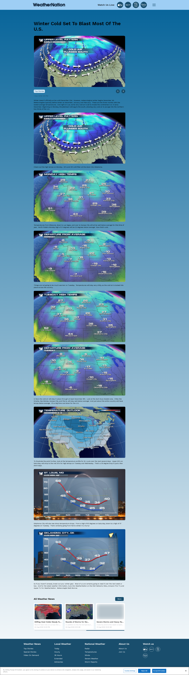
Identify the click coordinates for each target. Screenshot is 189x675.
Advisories (58, 662)
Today (56, 648)
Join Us (122, 652)
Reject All (144, 671)
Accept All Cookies (159, 671)
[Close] (186, 671)
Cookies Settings (130, 671)
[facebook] (123, 91)
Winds (87, 655)
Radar (87, 648)
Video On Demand (31, 655)
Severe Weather (91, 659)
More (119, 599)
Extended (58, 659)
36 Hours (58, 655)
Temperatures (91, 652)
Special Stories (30, 652)
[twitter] (118, 91)
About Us (123, 648)
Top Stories (28, 648)
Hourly (57, 652)
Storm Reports (91, 662)
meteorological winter (89, 100)
